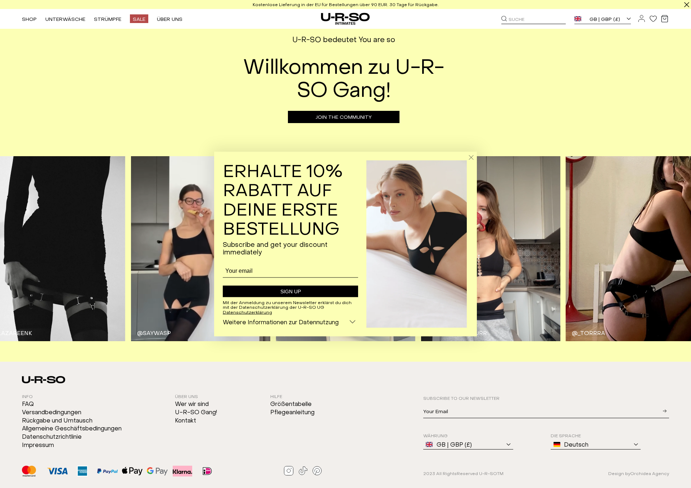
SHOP (29, 19)
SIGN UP (290, 291)
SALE (139, 18)
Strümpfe (107, 19)
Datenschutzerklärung (247, 312)
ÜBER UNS (169, 19)
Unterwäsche (65, 19)
